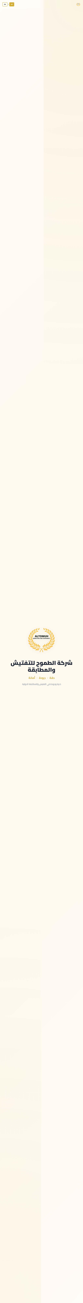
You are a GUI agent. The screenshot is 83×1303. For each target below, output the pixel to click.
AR (12, 4)
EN (5, 4)
